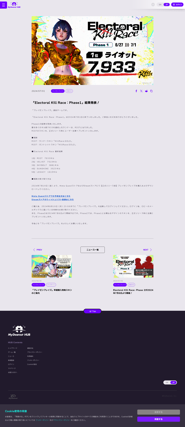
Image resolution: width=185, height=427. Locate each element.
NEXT (145, 250)
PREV (39, 250)
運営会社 (30, 348)
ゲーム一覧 (12, 352)
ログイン (11, 364)
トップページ (12, 348)
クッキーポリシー (33, 360)
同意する (159, 419)
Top (94, 311)
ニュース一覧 (93, 250)
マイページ (12, 368)
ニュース (11, 356)
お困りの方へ (12, 372)
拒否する (159, 412)
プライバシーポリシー (34, 352)
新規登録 (11, 360)
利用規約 (30, 356)
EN (160, 4)
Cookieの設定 (32, 364)
